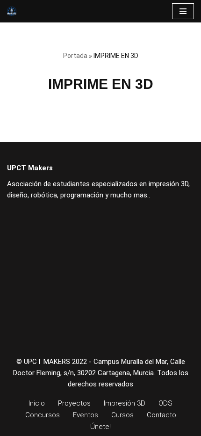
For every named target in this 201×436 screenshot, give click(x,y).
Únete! (100, 426)
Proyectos (74, 403)
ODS (165, 403)
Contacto (161, 415)
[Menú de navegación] (183, 11)
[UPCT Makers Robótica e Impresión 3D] (11, 11)
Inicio (37, 403)
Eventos (85, 415)
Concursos (42, 415)
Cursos (122, 415)
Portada (75, 55)
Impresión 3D (124, 403)
